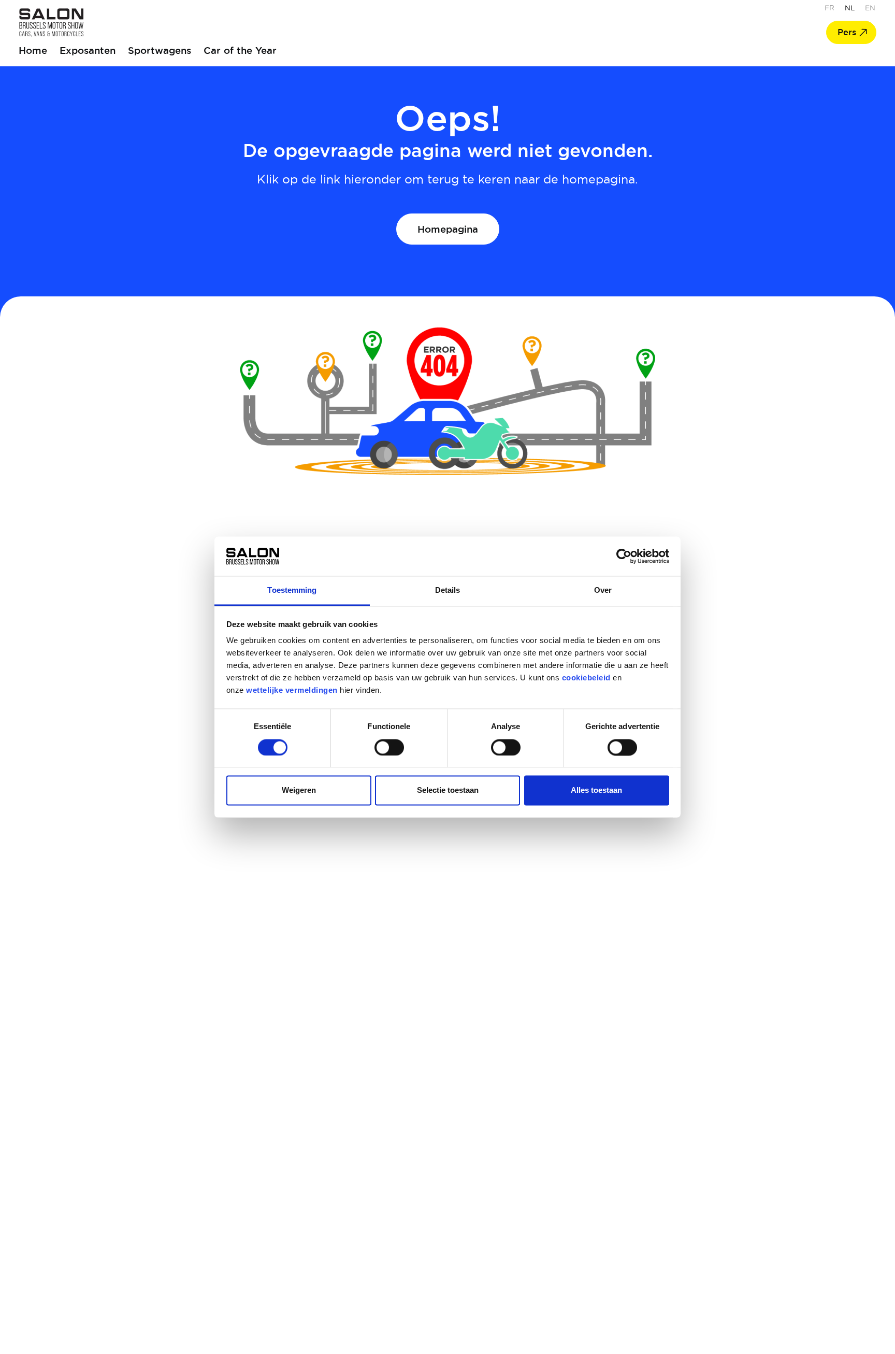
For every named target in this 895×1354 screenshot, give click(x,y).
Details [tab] (447, 590)
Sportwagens (159, 50)
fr (829, 7)
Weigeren (299, 790)
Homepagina (447, 229)
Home (33, 50)
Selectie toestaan (448, 790)
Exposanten (88, 50)
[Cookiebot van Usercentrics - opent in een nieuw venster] (624, 556)
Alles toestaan (596, 790)
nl (850, 7)
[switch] (389, 747)
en (870, 7)
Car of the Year (240, 50)
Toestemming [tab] (291, 590)
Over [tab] (603, 590)
